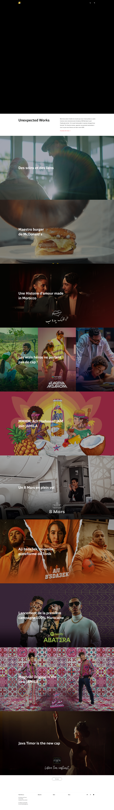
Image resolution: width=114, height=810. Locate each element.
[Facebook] (90, 794)
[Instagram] (93, 794)
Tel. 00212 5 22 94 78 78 (22, 802)
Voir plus (57, 779)
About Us (39, 794)
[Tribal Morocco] (19, 3)
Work (54, 794)
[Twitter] (87, 794)
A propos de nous (65, 130)
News (69, 794)
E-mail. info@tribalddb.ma (23, 804)
